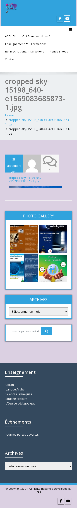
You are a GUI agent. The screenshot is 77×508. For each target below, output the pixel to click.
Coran (10, 385)
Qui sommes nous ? (36, 36)
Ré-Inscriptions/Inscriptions (24, 51)
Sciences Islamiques (19, 394)
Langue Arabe (15, 389)
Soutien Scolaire (16, 399)
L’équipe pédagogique (20, 403)
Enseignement (15, 44)
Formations (39, 44)
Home (9, 115)
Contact (10, 59)
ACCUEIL (11, 36)
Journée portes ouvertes (22, 434)
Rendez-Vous (59, 51)
